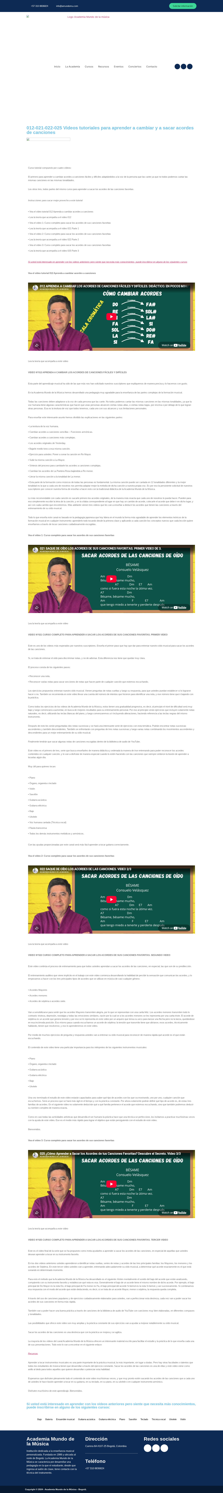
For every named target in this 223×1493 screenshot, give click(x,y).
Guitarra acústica (86, 1419)
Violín (183, 1419)
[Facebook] (177, 66)
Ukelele (173, 1419)
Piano (122, 1419)
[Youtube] (190, 66)
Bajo (39, 1419)
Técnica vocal (159, 1419)
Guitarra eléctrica (107, 1419)
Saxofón (133, 1419)
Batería (48, 1419)
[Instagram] (183, 66)
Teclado (144, 1419)
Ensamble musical (65, 1419)
